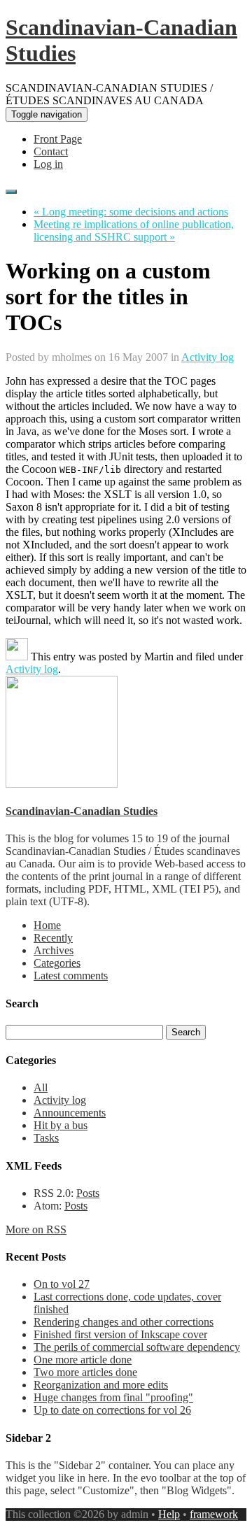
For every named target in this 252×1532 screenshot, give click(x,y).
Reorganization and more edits (101, 1385)
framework (214, 1514)
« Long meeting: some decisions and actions (131, 212)
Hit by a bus (61, 1125)
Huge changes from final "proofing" (113, 1397)
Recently (53, 938)
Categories (57, 963)
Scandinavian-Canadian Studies (82, 811)
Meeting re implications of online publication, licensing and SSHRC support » (134, 230)
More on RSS (36, 1229)
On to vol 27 (62, 1284)
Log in (48, 164)
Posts (87, 1193)
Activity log (207, 357)
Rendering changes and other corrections (124, 1322)
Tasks (46, 1138)
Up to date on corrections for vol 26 (112, 1410)
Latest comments (71, 975)
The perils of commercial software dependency (137, 1347)
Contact (51, 151)
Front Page (58, 139)
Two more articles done (85, 1372)
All (41, 1087)
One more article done (83, 1360)
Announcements (70, 1113)
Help (169, 1514)
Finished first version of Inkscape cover (120, 1334)
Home (47, 925)
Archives (54, 950)
